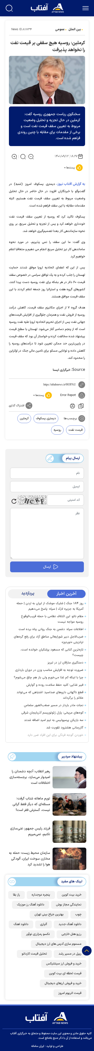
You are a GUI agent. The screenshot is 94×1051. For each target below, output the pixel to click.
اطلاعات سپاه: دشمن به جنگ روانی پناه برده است (51, 629)
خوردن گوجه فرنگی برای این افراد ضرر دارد (55, 735)
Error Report (68, 395)
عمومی (60, 29)
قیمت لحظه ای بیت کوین (65, 973)
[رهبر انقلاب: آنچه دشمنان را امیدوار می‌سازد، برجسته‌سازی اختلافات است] (68, 776)
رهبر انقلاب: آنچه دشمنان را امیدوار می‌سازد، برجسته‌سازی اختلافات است (29, 777)
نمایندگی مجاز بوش (68, 904)
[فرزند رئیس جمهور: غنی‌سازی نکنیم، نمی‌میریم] (68, 831)
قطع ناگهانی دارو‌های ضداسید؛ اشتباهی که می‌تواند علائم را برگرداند (50, 695)
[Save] (81, 405)
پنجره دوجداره (41, 894)
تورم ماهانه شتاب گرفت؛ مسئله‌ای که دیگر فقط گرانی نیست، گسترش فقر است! (31, 804)
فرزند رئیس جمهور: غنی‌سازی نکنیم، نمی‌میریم (30, 831)
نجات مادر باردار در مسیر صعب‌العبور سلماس (53, 705)
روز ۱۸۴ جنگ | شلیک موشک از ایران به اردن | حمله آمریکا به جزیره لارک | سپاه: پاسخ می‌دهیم (49, 606)
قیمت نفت (75, 430)
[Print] (72, 405)
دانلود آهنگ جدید (70, 924)
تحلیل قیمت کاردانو (34, 953)
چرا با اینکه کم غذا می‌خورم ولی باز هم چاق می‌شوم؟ (48, 677)
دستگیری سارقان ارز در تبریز (65, 662)
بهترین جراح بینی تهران (49, 914)
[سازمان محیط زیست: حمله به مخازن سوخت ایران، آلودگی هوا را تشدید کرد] (68, 858)
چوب (78, 914)
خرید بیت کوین (71, 894)
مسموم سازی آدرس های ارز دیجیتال (58, 944)
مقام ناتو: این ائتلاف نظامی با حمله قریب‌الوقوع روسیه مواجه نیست (52, 619)
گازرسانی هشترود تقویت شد (64, 727)
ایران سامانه (37, 1046)
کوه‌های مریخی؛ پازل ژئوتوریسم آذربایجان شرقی (52, 712)
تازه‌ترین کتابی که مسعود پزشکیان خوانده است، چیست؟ (51, 652)
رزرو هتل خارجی (71, 934)
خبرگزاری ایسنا (61, 370)
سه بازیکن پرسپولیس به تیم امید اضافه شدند (53, 720)
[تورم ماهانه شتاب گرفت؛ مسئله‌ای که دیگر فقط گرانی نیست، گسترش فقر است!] (68, 804)
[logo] (47, 7)
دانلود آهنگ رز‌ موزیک (30, 904)
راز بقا (16, 894)
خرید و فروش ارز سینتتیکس (63, 963)
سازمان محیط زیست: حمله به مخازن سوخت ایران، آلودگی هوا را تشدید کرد (29, 858)
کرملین (24, 418)
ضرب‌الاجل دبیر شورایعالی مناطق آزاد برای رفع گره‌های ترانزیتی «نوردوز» (48, 639)
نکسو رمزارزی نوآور (38, 934)
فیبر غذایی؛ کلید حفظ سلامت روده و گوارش (54, 685)
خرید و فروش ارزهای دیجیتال (63, 983)
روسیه (57, 430)
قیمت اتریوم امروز (69, 993)
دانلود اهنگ (20, 924)
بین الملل (74, 29)
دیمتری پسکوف (46, 418)
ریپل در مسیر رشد (70, 953)
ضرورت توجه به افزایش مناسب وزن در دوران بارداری (49, 670)
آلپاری (43, 924)
